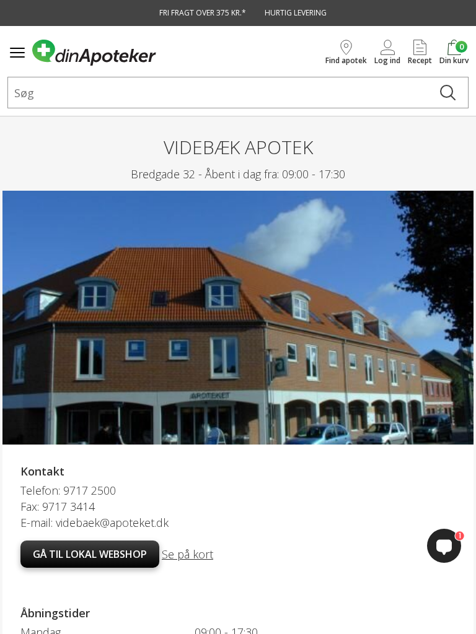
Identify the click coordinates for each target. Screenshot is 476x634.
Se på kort (187, 554)
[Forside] (176, 52)
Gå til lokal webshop (90, 554)
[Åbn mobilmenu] (17, 53)
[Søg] (448, 92)
